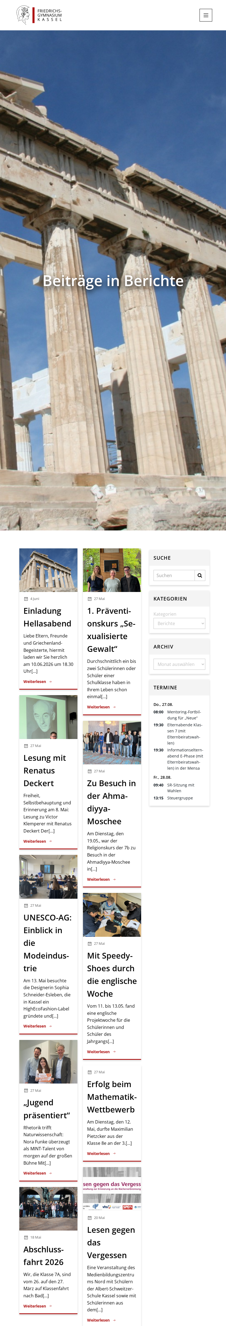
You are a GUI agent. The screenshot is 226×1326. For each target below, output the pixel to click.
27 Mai (99, 598)
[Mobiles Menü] (206, 15)
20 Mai (99, 1217)
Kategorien (165, 614)
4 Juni (34, 598)
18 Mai (35, 1237)
